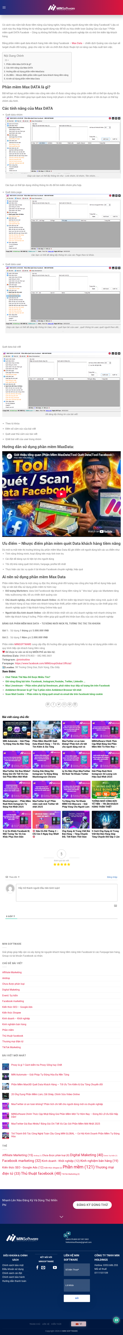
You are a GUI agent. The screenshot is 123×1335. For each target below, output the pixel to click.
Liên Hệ (46, 1324)
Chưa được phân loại (13, 983)
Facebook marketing (13, 1001)
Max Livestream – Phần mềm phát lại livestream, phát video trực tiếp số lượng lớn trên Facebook (57, 685)
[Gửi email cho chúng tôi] (43, 1268)
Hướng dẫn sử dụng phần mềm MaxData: (25, 71)
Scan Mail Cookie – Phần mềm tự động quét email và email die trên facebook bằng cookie (54, 694)
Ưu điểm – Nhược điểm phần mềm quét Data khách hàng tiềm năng (37, 75)
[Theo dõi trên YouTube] (55, 1268)
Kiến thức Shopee (11, 1012)
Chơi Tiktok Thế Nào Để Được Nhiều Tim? (27, 677)
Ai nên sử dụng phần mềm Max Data (23, 78)
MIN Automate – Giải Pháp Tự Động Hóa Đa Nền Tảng (40, 1074)
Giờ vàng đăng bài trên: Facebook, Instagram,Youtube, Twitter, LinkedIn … (45, 681)
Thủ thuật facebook (12, 1035)
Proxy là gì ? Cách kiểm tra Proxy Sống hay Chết (36, 1064)
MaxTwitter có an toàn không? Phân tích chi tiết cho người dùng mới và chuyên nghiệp (57, 1104)
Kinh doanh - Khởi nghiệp (61, 1161)
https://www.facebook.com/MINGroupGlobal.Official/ (43, 663)
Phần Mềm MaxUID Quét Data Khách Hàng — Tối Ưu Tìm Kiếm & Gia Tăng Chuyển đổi (57, 1084)
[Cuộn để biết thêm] (61, 1217)
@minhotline (23, 659)
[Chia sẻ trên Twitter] (58, 704)
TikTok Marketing (11, 1047)
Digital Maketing (11, 989)
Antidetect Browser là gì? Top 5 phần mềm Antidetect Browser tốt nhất (43, 690)
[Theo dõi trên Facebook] (37, 1268)
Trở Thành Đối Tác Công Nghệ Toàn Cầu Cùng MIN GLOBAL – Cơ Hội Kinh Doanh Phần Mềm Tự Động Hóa (65, 1135)
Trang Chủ (34, 1324)
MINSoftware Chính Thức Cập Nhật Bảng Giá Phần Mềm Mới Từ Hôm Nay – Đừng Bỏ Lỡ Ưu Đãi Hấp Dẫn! (64, 1115)
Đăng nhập (112, 877)
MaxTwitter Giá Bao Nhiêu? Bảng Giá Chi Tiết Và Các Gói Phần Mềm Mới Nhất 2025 (55, 1123)
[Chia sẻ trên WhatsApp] (47, 704)
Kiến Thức (56, 1324)
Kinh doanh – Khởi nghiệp (16, 1018)
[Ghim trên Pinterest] (69, 704)
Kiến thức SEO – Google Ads (17, 1007)
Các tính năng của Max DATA (19, 68)
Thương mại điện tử (12, 1041)
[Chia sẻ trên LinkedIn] (75, 704)
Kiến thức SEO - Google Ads (23, 1167)
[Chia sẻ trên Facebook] (53, 704)
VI (80, 1323)
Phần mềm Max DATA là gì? (18, 64)
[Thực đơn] (4, 7)
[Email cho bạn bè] (64, 704)
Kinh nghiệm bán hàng (14, 1024)
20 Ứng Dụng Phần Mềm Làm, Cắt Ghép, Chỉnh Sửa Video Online (45, 1094)
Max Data (77, 43)
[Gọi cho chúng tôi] (49, 1268)
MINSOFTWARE (22, 644)
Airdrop (6, 978)
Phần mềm (8, 1030)
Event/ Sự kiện (10, 995)
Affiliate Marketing (12, 972)
